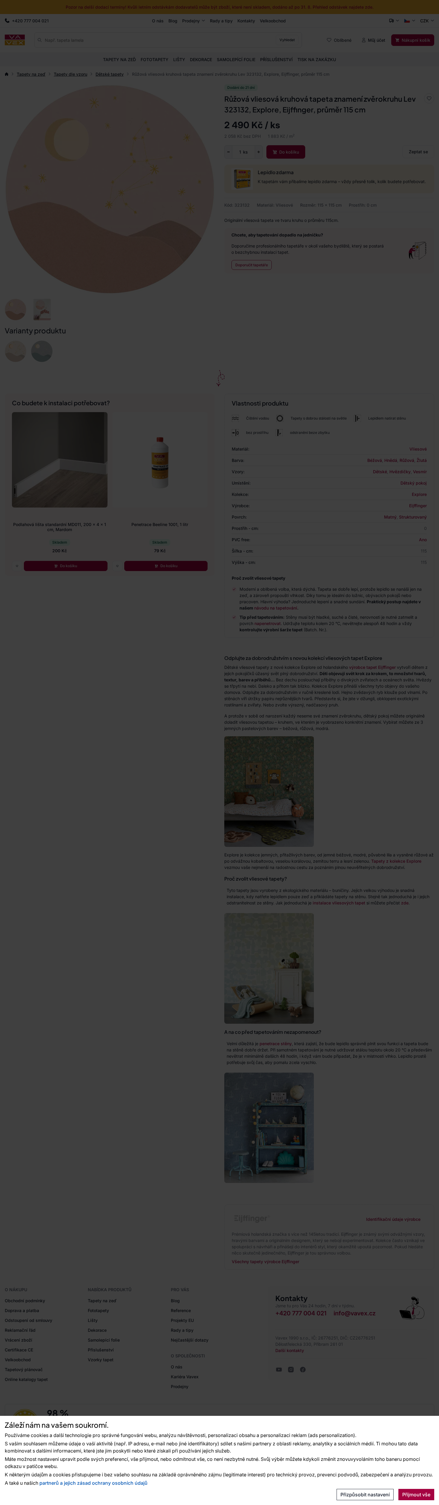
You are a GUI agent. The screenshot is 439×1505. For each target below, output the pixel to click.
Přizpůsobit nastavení (365, 1495)
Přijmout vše (416, 1495)
